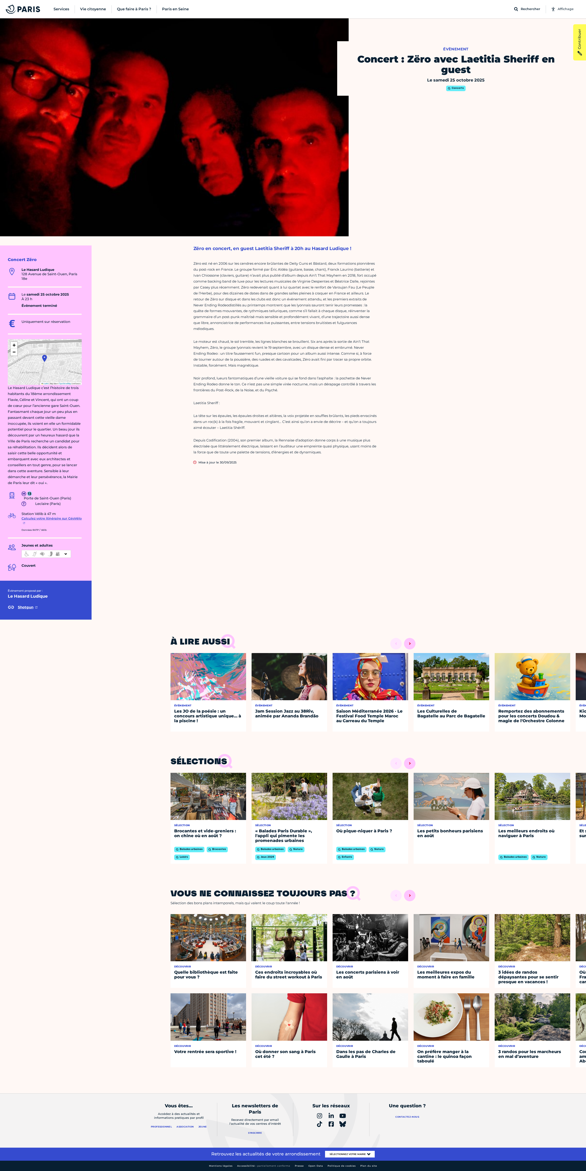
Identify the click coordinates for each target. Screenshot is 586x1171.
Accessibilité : (263, 1165)
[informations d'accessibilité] (46, 554)
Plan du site (368, 1165)
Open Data (315, 1165)
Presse (299, 1165)
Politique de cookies (342, 1165)
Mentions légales (221, 1165)
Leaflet (46, 383)
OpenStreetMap (65, 383)
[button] (44, 358)
